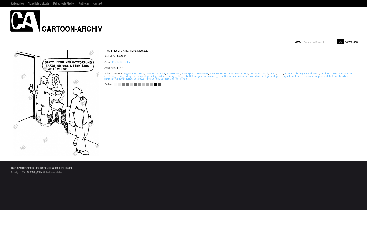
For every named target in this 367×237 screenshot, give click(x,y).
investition (254, 76)
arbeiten (150, 74)
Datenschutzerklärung (47, 168)
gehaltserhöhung (164, 76)
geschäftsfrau (189, 76)
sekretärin (110, 79)
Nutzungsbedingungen (22, 168)
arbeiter (160, 74)
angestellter (130, 74)
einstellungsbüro (342, 74)
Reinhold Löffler (121, 62)
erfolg (120, 76)
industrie (242, 76)
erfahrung (110, 76)
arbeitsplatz (188, 74)
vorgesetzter (168, 79)
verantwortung (142, 79)
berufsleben (241, 74)
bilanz (273, 74)
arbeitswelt (202, 74)
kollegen (275, 76)
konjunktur (287, 76)
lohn (297, 76)
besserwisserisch (259, 74)
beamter (229, 74)
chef (306, 74)
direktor (314, 74)
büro (280, 74)
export (142, 76)
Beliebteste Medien (64, 3)
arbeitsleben (173, 74)
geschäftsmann (206, 76)
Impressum (66, 168)
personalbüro (309, 76)
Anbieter (84, 3)
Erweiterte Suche (351, 42)
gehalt (150, 76)
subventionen (125, 79)
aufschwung (216, 74)
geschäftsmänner (226, 76)
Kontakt (97, 3)
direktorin (326, 74)
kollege (266, 76)
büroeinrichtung (293, 74)
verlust (156, 79)
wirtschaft (181, 79)
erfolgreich (131, 76)
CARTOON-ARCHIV (34, 172)
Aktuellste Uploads (38, 3)
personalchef (325, 76)
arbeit (141, 74)
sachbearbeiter (342, 76)
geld (177, 76)
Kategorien (17, 3)
